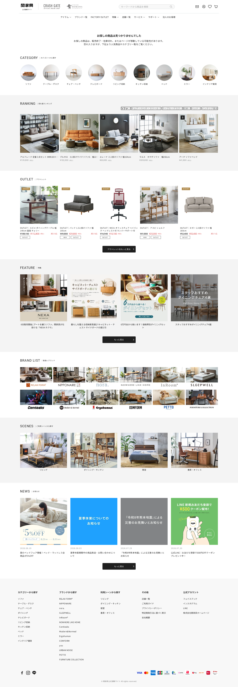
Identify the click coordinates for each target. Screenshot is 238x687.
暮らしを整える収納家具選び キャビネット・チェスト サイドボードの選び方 (93, 326)
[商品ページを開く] (39, 133)
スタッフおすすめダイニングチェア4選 (193, 324)
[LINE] (34, 673)
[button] (147, 7)
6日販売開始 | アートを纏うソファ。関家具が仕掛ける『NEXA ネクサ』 (42, 326)
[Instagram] (28, 673)
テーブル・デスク (171, 108)
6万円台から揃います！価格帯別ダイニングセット (143, 326)
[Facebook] (22, 673)
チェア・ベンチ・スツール (145, 108)
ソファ (124, 108)
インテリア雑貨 (210, 108)
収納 (185, 108)
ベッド (194, 108)
